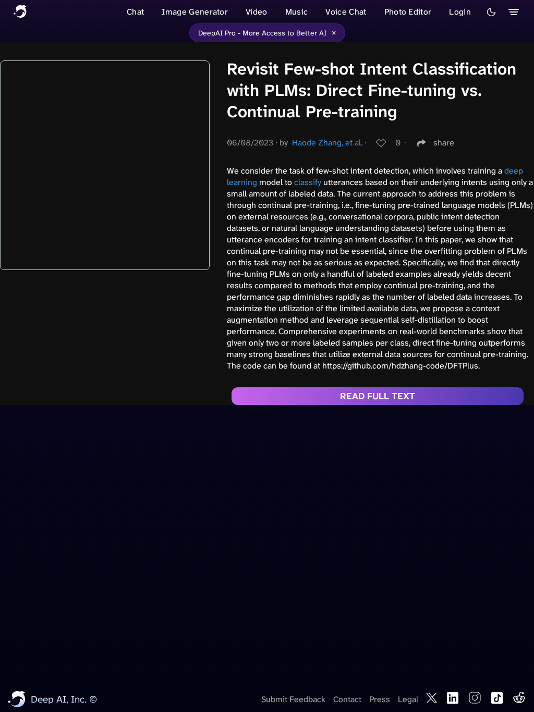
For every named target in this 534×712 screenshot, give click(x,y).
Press (379, 699)
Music (296, 11)
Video (257, 11)
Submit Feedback (293, 699)
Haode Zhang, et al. (327, 142)
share (443, 142)
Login (460, 11)
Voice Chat (345, 11)
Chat (135, 11)
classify (307, 182)
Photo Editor (408, 11)
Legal (408, 699)
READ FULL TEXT (377, 396)
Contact (347, 699)
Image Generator (195, 11)
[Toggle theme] (491, 12)
